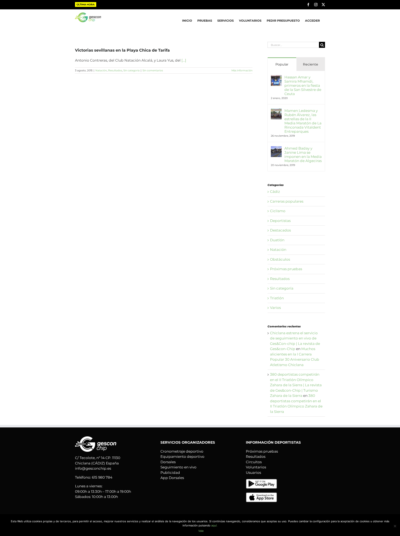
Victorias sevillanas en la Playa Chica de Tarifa (122, 50)
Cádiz (275, 191)
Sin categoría (131, 70)
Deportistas (280, 221)
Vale (201, 530)
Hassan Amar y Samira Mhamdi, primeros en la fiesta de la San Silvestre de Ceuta (302, 85)
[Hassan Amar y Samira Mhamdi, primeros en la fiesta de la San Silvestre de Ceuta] (276, 78)
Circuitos (254, 462)
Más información (241, 70)
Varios (275, 308)
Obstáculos (280, 259)
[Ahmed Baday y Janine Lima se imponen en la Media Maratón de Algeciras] (276, 149)
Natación (101, 70)
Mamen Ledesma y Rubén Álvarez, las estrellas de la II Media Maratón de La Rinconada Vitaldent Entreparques (302, 121)
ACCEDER (312, 20)
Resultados (115, 70)
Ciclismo (277, 211)
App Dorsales (172, 478)
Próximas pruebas (286, 269)
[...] (183, 60)
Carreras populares (286, 201)
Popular (281, 64)
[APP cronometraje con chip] (261, 481)
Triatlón (277, 298)
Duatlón (277, 240)
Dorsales (168, 462)
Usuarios (253, 472)
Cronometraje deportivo (181, 451)
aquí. (214, 525)
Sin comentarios (152, 70)
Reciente (310, 64)
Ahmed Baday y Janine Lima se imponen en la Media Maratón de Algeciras (303, 154)
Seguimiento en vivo (178, 467)
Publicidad (170, 472)
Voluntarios (256, 467)
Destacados (280, 230)
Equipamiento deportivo (182, 456)
